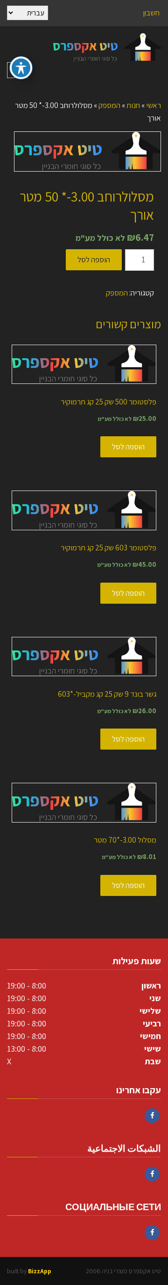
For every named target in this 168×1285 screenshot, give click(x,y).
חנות (133, 105)
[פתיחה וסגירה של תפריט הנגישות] (21, 68)
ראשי (153, 105)
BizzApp (39, 1271)
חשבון (151, 13)
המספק (109, 105)
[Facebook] (152, 1115)
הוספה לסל (93, 259)
